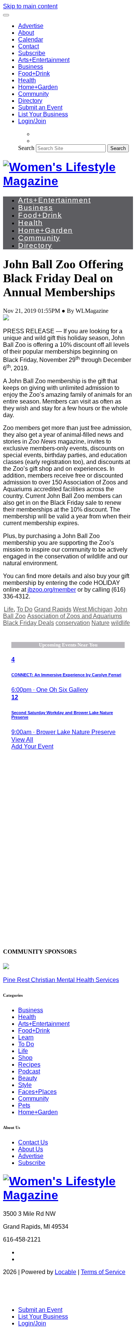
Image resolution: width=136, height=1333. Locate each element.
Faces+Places (37, 1092)
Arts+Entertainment (44, 60)
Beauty (27, 1078)
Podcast (29, 1071)
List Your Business (43, 114)
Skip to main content (30, 6)
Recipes (29, 1064)
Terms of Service (103, 1272)
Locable (65, 1272)
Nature (100, 623)
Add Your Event (32, 746)
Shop (25, 1058)
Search (26, 148)
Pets (24, 1105)
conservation (73, 623)
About (26, 32)
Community (33, 94)
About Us (30, 1149)
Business (30, 66)
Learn (26, 1037)
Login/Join (32, 121)
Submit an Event (40, 107)
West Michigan (93, 609)
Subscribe (31, 53)
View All (22, 739)
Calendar (30, 39)
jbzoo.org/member (52, 589)
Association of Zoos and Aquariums (74, 616)
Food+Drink (34, 73)
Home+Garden (38, 87)
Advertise (30, 26)
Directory (30, 100)
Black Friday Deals (28, 623)
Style (25, 1085)
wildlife (120, 623)
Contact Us (33, 1142)
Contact (28, 46)
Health (27, 80)
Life (9, 609)
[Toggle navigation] (6, 15)
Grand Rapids (52, 609)
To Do (24, 609)
